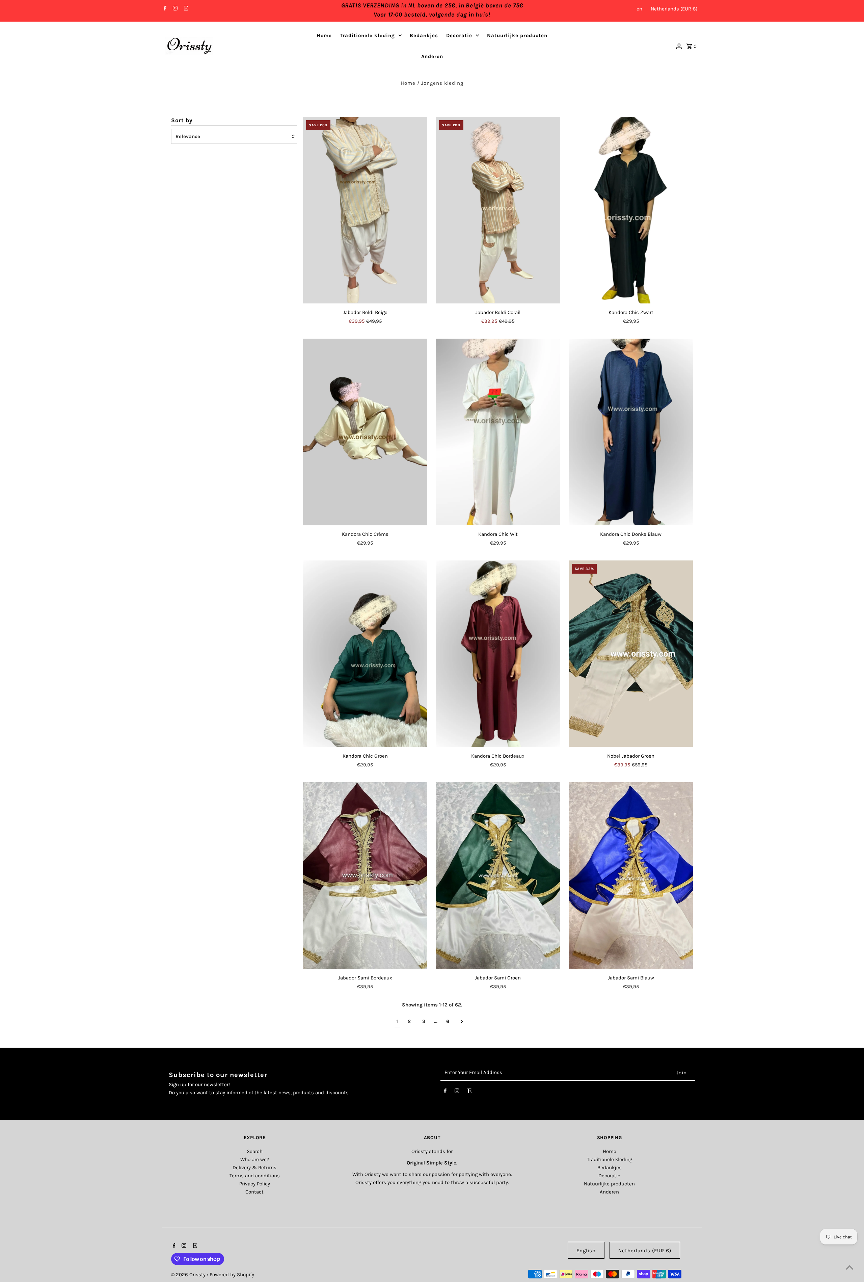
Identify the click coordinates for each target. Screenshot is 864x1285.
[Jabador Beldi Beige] (365, 210)
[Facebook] (164, 9)
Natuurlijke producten (517, 35)
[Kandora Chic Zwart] (631, 210)
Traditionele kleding (367, 35)
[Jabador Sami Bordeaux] (365, 875)
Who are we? (254, 1159)
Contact (254, 1192)
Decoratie (459, 35)
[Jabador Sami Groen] (498, 875)
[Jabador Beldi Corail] (498, 210)
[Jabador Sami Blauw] (631, 875)
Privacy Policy (254, 1184)
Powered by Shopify (232, 1274)
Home (324, 35)
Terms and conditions (255, 1176)
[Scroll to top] (849, 1267)
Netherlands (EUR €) (674, 9)
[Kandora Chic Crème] (365, 432)
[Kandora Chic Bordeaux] (498, 653)
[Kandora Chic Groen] (365, 653)
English (586, 1251)
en (639, 9)
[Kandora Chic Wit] (498, 432)
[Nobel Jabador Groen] (631, 653)
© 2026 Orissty (189, 1274)
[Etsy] (185, 9)
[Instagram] (174, 9)
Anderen (432, 56)
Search (255, 1151)
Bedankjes (424, 35)
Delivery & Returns (254, 1167)
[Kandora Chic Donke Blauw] (631, 432)
